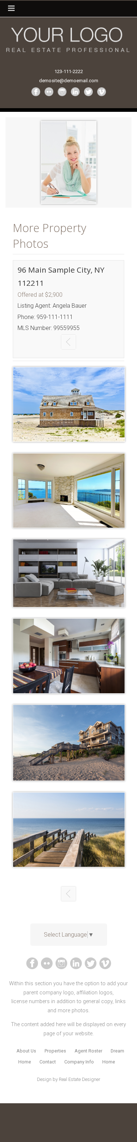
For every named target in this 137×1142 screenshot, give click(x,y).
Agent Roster (88, 1051)
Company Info (79, 1062)
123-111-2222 (68, 71)
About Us (26, 1051)
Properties (55, 1051)
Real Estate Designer (79, 1079)
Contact (47, 1062)
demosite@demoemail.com (68, 80)
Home (108, 1062)
